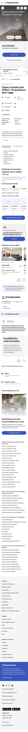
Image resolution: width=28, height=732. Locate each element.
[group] (12, 261)
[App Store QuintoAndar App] (16, 709)
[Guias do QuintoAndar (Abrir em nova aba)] (9, 685)
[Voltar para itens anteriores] (19, 361)
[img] (12, 254)
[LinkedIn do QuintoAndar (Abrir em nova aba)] (12, 685)
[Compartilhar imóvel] (18, 8)
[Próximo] (24, 280)
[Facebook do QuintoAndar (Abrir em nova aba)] (3, 685)
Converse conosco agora (15, 60)
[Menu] (2, 2)
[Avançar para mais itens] (24, 361)
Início (3, 79)
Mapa (19, 37)
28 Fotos (11, 37)
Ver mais (6, 140)
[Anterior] (19, 280)
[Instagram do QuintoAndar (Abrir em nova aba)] (6, 685)
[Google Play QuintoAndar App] (6, 709)
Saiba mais (14, 238)
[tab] (6, 146)
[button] (14, 314)
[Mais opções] (25, 8)
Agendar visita (14, 54)
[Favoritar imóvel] (21, 8)
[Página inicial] (12, 3)
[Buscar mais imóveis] (2, 8)
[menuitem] (4, 79)
